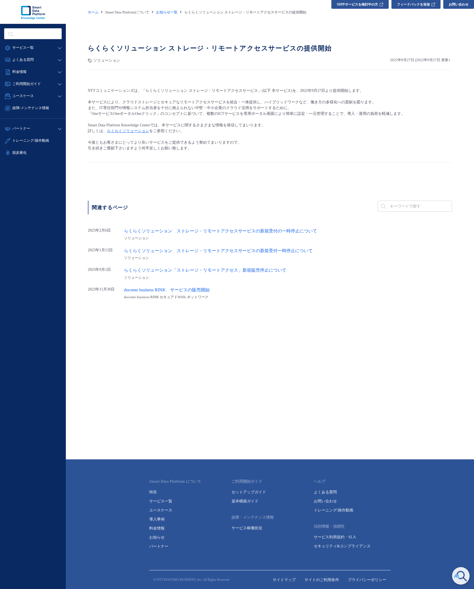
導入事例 (157, 519)
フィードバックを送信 (413, 4)
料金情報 (157, 528)
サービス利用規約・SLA (335, 537)
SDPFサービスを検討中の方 (357, 4)
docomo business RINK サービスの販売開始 (167, 290)
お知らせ (157, 537)
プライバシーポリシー (367, 580)
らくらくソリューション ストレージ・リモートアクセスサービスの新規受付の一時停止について (220, 231)
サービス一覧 (160, 501)
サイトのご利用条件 (321, 580)
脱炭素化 (19, 152)
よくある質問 (325, 492)
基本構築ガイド (245, 501)
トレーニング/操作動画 (30, 140)
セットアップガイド (249, 492)
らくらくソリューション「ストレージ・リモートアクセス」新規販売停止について (205, 270)
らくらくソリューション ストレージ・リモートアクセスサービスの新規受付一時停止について (218, 250)
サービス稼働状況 (247, 528)
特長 (153, 492)
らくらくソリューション (128, 131)
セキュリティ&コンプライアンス (342, 546)
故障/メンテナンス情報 (30, 108)
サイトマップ (284, 580)
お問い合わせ (459, 4)
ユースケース (160, 510)
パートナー (158, 546)
